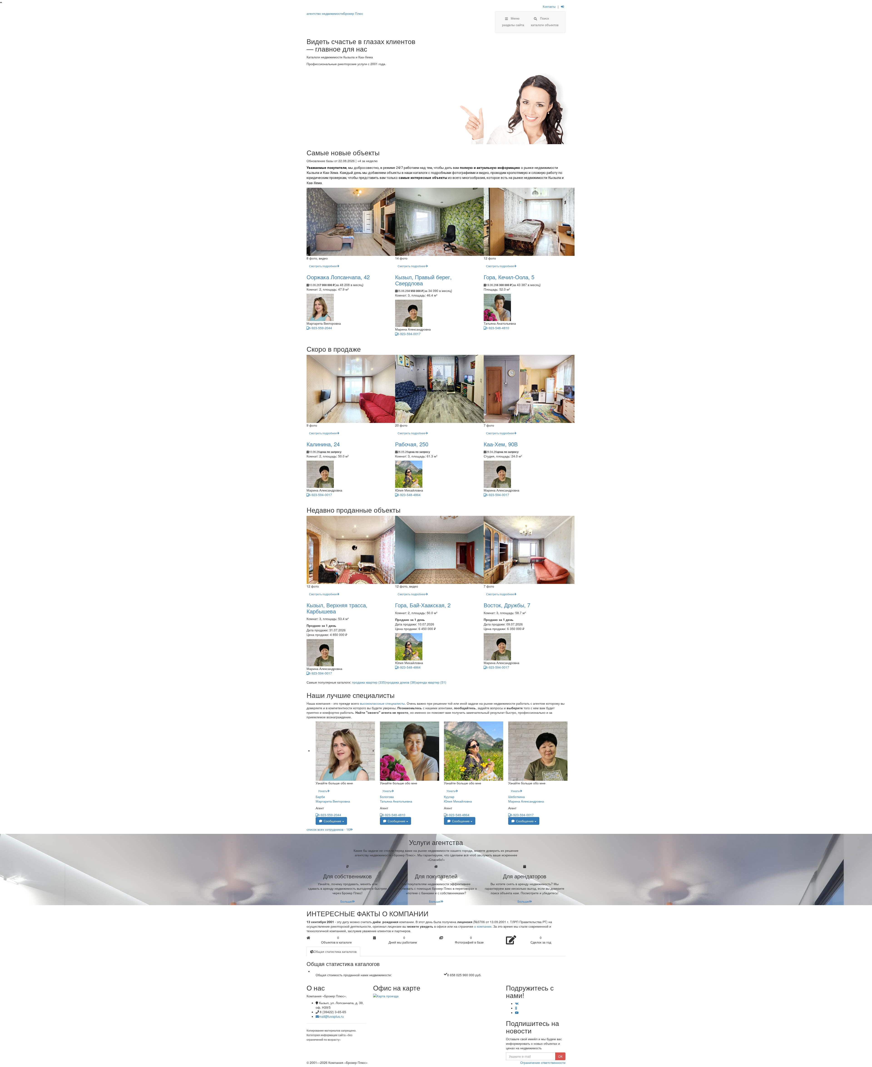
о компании (482, 926)
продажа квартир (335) (369, 682)
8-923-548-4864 (409, 494)
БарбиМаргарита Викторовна (333, 798)
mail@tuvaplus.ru (331, 1016)
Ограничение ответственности (542, 1062)
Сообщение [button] (332, 821)
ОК (560, 1056)
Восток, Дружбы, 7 (507, 605)
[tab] (333, 951)
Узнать (322, 791)
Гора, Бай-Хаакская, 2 (423, 605)
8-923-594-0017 (409, 333)
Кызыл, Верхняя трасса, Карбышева (337, 608)
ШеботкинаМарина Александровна (526, 798)
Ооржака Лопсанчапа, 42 (338, 277)
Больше (346, 901)
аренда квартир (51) (431, 682)
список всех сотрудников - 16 (328, 829)
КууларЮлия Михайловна (458, 798)
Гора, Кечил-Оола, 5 (509, 277)
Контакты (549, 6)
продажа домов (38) (401, 682)
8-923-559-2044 (320, 328)
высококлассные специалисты (382, 703)
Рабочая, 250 (411, 444)
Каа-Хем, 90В (501, 444)
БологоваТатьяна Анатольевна (396, 798)
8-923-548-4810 (497, 328)
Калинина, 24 (323, 444)
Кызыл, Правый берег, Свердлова (423, 280)
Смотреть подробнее (323, 266)
